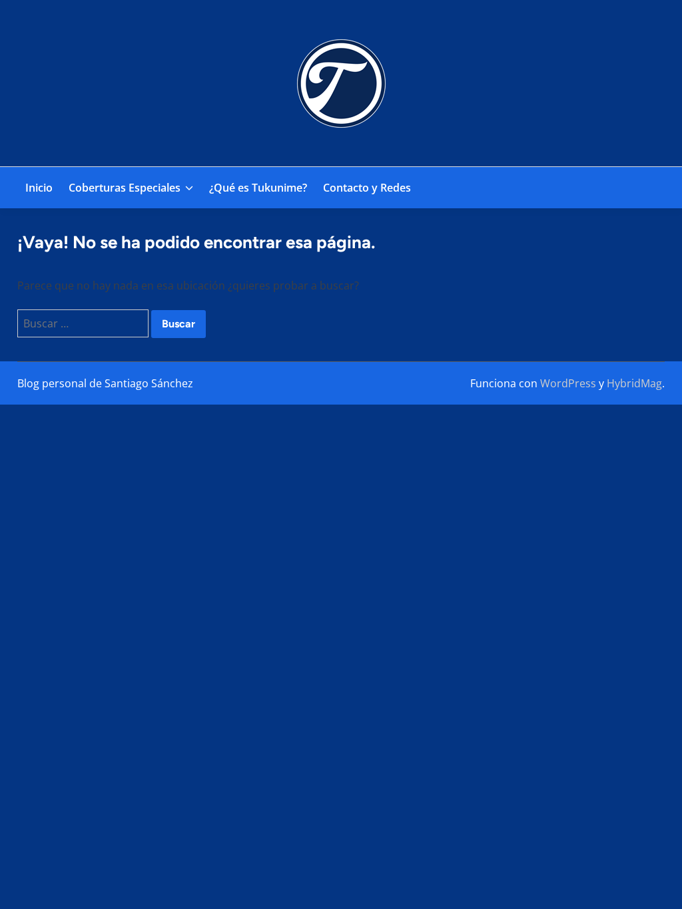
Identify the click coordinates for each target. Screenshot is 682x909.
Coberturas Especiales (124, 187)
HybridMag (634, 383)
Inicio (39, 187)
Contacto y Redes (367, 187)
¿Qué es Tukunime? (258, 187)
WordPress (568, 383)
